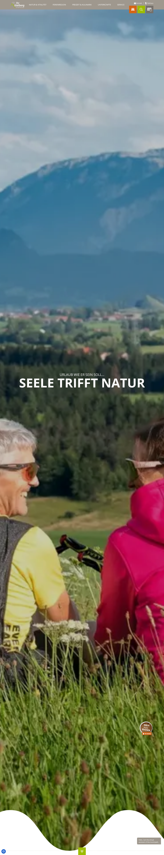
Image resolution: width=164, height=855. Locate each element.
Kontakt (139, 3)
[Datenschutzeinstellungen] (3, 851)
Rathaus (150, 3)
